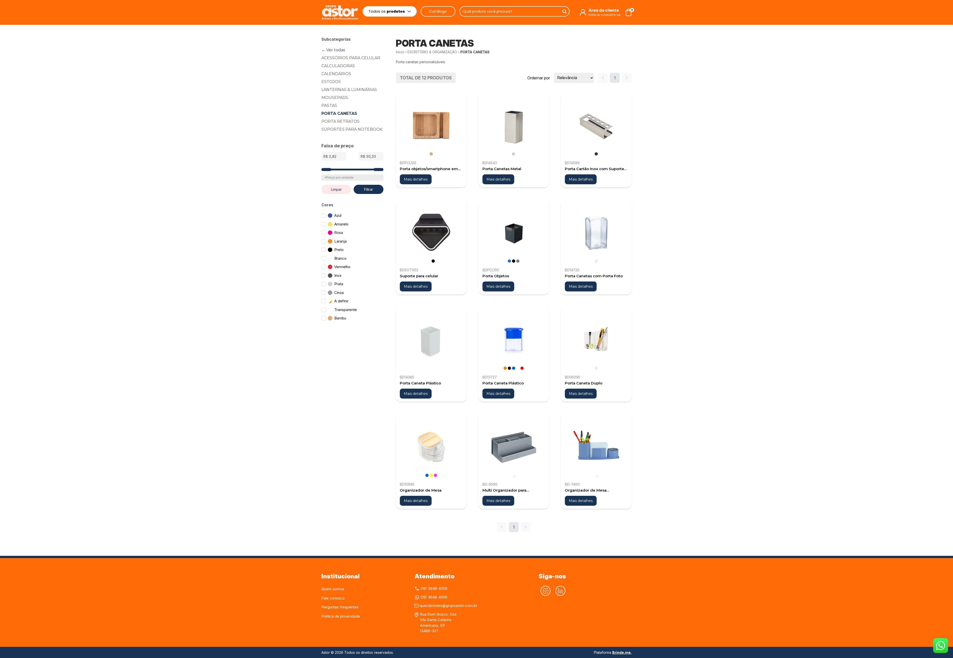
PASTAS (329, 105)
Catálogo (438, 11)
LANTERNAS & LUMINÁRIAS (349, 89)
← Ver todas (333, 50)
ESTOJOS (331, 81)
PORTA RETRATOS (340, 121)
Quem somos (332, 589)
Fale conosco (333, 598)
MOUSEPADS (334, 97)
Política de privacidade (340, 616)
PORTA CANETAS (339, 113)
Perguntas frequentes (340, 607)
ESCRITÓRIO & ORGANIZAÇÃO (432, 52)
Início (400, 52)
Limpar (336, 189)
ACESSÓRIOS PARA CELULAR (350, 58)
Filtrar (368, 189)
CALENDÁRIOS (336, 73)
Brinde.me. (622, 652)
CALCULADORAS (338, 65)
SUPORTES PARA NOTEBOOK (351, 129)
